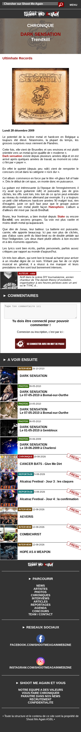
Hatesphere (56, 206)
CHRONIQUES (40, 595)
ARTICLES (41, 601)
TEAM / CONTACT (40, 614)
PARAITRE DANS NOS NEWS (40, 696)
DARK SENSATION (41, 34)
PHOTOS (40, 592)
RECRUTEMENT (40, 699)
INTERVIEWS (40, 598)
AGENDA (40, 608)
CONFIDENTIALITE (40, 702)
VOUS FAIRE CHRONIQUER (40, 693)
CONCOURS (40, 611)
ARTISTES (40, 588)
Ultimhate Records (17, 58)
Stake (61, 216)
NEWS (40, 585)
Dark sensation (12, 156)
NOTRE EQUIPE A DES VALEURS (40, 689)
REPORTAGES (40, 604)
